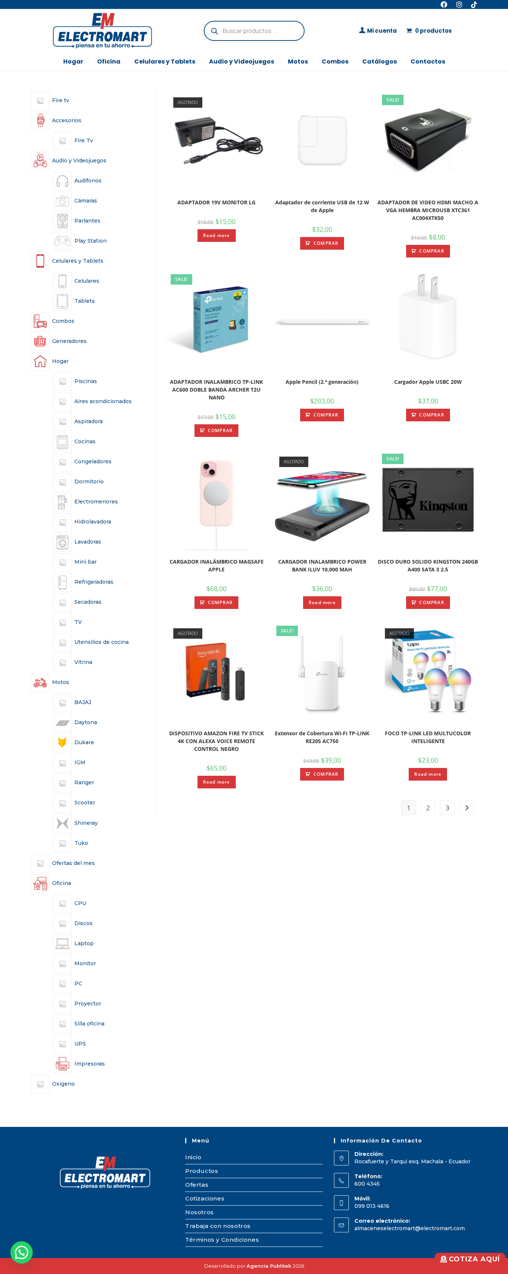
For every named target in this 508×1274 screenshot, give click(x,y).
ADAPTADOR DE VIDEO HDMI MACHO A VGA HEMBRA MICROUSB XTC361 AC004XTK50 (427, 210)
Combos (335, 61)
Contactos (428, 61)
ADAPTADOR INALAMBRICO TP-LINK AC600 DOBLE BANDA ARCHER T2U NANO (216, 389)
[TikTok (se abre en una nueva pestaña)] (472, 4)
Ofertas (196, 1184)
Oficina (108, 61)
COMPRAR (326, 243)
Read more (216, 235)
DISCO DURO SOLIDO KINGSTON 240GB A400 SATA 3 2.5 (428, 565)
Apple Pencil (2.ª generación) (322, 381)
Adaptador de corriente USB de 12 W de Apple (322, 206)
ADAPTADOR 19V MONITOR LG (216, 202)
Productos (201, 1170)
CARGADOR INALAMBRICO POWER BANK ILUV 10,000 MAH (322, 565)
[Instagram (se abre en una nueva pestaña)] (459, 4)
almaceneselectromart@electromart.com (409, 1228)
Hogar (73, 61)
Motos (298, 61)
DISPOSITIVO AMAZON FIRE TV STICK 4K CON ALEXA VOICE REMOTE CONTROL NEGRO (216, 741)
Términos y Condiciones (222, 1239)
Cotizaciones (204, 1198)
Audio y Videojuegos (241, 61)
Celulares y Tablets (164, 61)
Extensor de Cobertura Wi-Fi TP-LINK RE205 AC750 (322, 737)
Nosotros (199, 1212)
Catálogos (379, 61)
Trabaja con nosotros (218, 1225)
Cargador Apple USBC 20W (428, 381)
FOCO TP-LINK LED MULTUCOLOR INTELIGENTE (428, 737)
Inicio (193, 1157)
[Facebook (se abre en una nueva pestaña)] (444, 4)
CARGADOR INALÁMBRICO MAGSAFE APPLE (217, 565)
